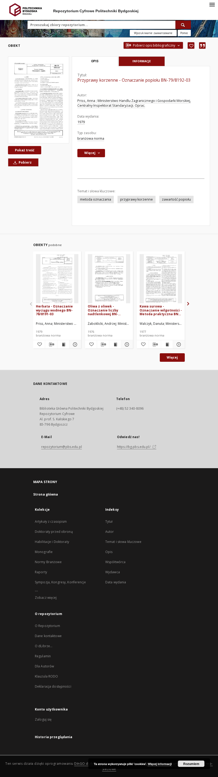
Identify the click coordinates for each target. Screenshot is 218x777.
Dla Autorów (44, 666)
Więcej (172, 357)
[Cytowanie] (202, 45)
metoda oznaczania (95, 199)
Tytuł (109, 521)
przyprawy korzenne (136, 199)
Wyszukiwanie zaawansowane (153, 33)
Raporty (41, 572)
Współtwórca (115, 562)
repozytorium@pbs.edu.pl (61, 446)
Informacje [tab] (141, 61)
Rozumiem (191, 763)
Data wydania (115, 582)
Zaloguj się (43, 719)
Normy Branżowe (48, 562)
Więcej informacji (160, 764)
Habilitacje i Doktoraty (52, 541)
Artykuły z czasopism (51, 521)
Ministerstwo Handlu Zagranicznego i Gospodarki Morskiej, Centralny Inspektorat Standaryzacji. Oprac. (134, 103)
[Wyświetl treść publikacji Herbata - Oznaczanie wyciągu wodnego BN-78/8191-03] (63, 344)
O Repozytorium (47, 626)
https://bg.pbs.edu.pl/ (134, 446)
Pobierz (25, 162)
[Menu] (212, 4)
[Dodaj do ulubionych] (191, 45)
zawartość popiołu (176, 199)
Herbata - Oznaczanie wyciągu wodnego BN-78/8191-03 (54, 310)
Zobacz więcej (46, 597)
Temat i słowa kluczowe (123, 541)
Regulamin (43, 656)
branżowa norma (90, 138)
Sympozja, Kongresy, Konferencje (60, 582)
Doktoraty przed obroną (54, 531)
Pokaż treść (24, 150)
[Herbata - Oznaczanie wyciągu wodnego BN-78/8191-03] (57, 279)
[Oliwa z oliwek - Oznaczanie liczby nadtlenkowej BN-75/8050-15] (109, 279)
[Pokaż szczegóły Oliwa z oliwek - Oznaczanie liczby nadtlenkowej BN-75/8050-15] (126, 344)
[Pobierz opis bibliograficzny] (51, 344)
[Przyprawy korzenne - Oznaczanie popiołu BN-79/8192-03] (38, 99)
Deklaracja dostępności (53, 686)
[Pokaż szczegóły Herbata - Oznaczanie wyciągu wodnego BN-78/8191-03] (74, 344)
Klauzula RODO (46, 676)
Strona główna (45, 494)
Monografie (44, 552)
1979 (81, 122)
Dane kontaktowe (48, 636)
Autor (109, 531)
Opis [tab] (94, 61)
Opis (108, 552)
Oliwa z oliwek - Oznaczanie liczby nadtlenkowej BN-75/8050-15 (103, 310)
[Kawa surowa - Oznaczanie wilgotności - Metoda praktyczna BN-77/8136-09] (161, 279)
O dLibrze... (43, 646)
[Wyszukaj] (183, 24)
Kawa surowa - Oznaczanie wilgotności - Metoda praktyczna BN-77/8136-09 (161, 310)
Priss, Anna (86, 100)
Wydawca (112, 572)
